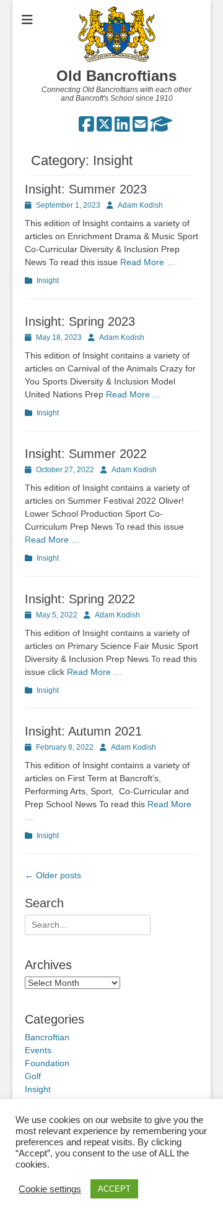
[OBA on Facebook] (86, 127)
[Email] (140, 127)
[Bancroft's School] (161, 127)
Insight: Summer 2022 (86, 453)
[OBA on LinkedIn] (122, 127)
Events (38, 1050)
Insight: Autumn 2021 (83, 731)
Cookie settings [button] (50, 1189)
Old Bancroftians (116, 75)
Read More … (147, 262)
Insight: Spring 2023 (80, 321)
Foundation (47, 1063)
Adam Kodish (140, 205)
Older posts (53, 875)
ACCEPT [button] (114, 1189)
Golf (33, 1076)
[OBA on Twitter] (104, 127)
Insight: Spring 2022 (80, 599)
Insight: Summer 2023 (86, 189)
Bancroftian (47, 1037)
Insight (48, 280)
